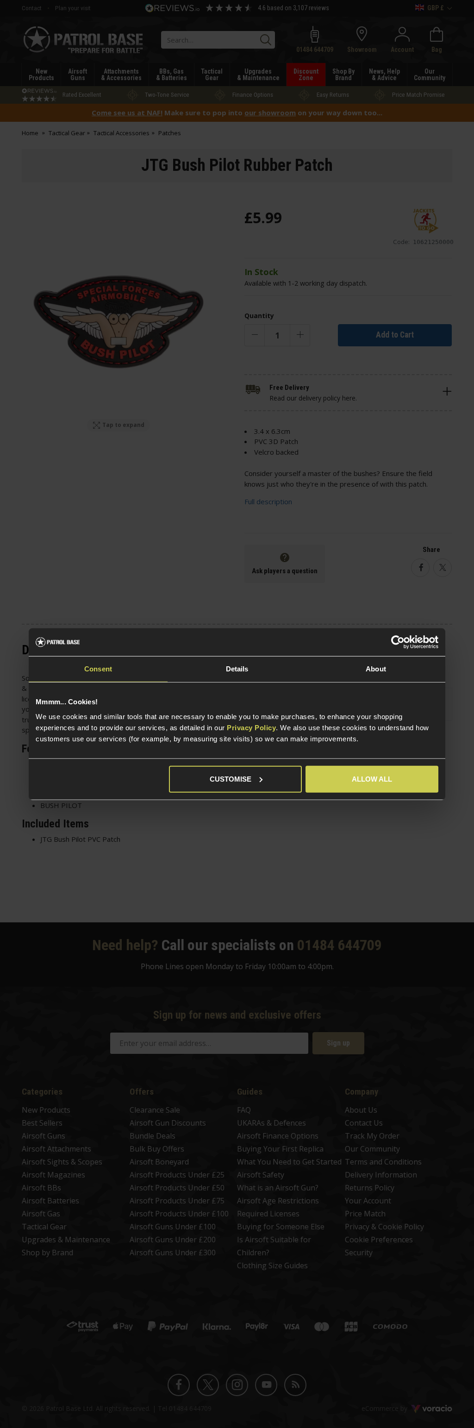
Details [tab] (237, 669)
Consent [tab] (98, 669)
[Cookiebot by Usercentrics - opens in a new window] (397, 642)
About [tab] (376, 669)
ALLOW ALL (372, 779)
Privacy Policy (251, 727)
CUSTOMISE (230, 779)
